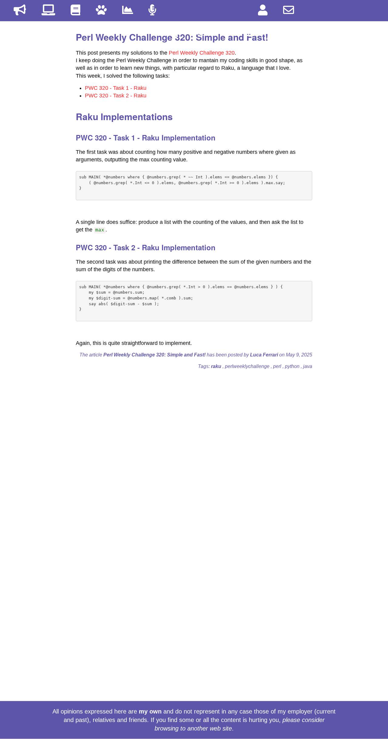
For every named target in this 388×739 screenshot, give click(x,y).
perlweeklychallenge (248, 366)
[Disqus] (194, 450)
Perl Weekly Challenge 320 (202, 53)
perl (278, 366)
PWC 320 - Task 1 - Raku (115, 88)
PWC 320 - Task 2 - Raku (115, 96)
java (307, 366)
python (293, 366)
